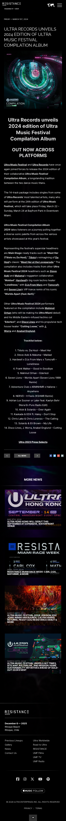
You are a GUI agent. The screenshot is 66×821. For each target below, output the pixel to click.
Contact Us (10, 753)
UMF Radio (38, 761)
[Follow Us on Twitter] (32, 779)
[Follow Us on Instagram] (25, 779)
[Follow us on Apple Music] (33, 791)
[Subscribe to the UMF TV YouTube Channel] (40, 779)
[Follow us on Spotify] (48, 779)
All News (22, 456)
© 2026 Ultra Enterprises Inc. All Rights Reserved (33, 802)
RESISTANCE (40, 748)
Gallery (8, 744)
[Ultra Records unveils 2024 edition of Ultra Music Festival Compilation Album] (33, 107)
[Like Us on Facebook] (18, 779)
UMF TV (37, 757)
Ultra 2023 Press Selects (33, 442)
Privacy (28, 808)
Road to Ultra (40, 744)
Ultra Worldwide (41, 740)
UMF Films (38, 753)
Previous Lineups (14, 740)
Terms (38, 808)
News (8, 748)
